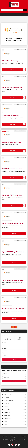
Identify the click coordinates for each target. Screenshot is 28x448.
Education (6, 406)
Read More (17, 256)
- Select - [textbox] (5, 350)
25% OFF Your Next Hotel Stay (12, 168)
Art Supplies (6, 397)
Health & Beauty (7, 412)
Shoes (5, 421)
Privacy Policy (9, 439)
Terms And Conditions (16, 439)
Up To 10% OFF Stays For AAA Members (15, 223)
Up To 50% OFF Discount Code (12, 195)
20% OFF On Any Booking (10, 115)
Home (4, 439)
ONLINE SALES (20, 339)
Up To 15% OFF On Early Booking (12, 280)
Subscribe (14, 381)
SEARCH (14, 359)
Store (3, 352)
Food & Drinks (7, 409)
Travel (5, 424)
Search (24, 9)
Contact (23, 439)
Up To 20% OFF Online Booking (12, 87)
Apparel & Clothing (8, 394)
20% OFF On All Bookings (10, 61)
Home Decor (7, 415)
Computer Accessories (9, 400)
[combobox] (14, 350)
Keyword (4, 342)
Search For (4, 335)
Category (4, 348)
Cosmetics (6, 403)
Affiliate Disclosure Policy (14, 440)
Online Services (7, 418)
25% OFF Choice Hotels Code (11, 142)
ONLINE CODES (8, 339)
